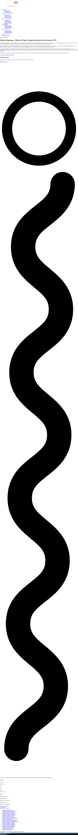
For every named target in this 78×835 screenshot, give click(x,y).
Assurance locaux (8, 26)
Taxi (3, 18)
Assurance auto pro (8, 15)
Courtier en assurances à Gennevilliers (9, 817)
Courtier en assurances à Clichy (8, 816)
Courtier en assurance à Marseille (8, 827)
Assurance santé (7, 11)
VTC (3, 13)
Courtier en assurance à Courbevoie (8, 813)
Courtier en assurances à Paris (7, 819)
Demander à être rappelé (4, 808)
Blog (3, 34)
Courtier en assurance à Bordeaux (8, 826)
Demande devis (3, 834)
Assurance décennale (8, 31)
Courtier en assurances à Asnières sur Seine (10, 818)
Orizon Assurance (49, 42)
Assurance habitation (8, 12)
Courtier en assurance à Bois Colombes (9, 814)
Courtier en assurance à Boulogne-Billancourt (10, 821)
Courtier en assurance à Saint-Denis (8, 824)
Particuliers (4, 9)
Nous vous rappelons (5, 833)
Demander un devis (5, 35)
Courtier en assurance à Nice (7, 809)
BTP (3, 29)
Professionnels (4, 24)
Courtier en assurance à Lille (7, 828)
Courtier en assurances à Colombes (8, 815)
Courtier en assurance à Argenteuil (8, 823)
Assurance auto (7, 10)
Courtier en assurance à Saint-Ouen (8, 822)
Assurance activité (8, 23)
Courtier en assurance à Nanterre (8, 812)
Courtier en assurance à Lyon (7, 829)
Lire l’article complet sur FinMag (7, 54)
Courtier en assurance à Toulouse (8, 825)
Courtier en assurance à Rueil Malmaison (9, 820)
